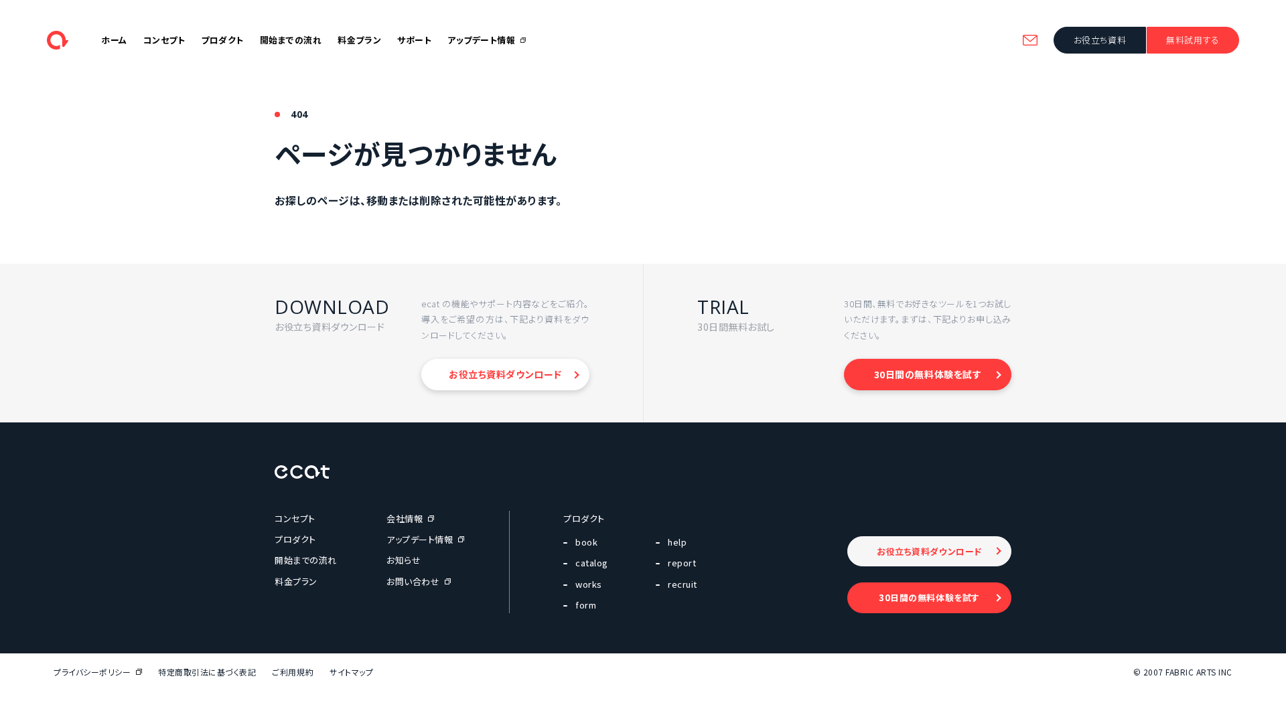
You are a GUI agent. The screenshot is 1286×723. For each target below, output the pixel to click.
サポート (414, 39)
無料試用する (1192, 39)
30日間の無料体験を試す (927, 374)
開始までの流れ (291, 39)
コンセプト (164, 39)
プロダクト (222, 39)
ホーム (114, 39)
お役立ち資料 (1100, 39)
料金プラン (359, 39)
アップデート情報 (481, 39)
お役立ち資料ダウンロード (505, 374)
